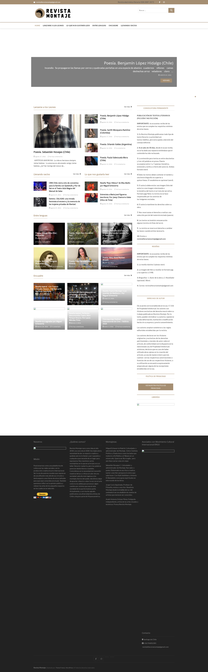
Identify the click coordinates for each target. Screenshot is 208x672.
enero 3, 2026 (108, 327)
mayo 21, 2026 (109, 298)
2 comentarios (120, 164)
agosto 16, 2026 (106, 148)
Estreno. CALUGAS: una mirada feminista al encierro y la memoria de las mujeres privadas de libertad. (64, 201)
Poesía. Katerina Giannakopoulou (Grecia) (83, 262)
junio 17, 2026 (41, 294)
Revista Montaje (40, 668)
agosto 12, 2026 (106, 164)
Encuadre (113, 25)
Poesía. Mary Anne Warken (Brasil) (114, 258)
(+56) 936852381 (149, 643)
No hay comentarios (56, 156)
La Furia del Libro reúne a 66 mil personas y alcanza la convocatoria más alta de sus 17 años (82, 295)
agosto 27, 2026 (40, 156)
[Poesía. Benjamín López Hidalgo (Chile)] (91, 119)
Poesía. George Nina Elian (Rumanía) (140, 63)
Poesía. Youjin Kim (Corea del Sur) (81, 234)
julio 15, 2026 (75, 266)
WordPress (69, 668)
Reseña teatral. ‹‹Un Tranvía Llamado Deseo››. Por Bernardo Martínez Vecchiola (48, 288)
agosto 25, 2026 (55, 195)
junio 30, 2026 (109, 263)
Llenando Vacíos (129, 25)
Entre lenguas (99, 25)
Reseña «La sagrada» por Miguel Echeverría (48, 322)
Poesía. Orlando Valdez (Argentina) (116, 144)
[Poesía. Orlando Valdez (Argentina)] (91, 147)
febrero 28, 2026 (42, 327)
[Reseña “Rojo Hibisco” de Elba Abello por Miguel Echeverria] (91, 186)
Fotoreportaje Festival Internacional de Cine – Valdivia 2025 (116, 321)
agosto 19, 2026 (106, 204)
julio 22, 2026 (41, 266)
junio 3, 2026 (74, 302)
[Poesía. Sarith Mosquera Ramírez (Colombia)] (91, 133)
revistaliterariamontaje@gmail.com (48, 2)
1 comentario (56, 327)
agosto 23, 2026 (106, 189)
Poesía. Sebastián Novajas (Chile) (52, 152)
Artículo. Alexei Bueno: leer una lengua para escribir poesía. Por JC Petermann (116, 232)
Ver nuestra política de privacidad (156, 386)
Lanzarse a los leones (53, 25)
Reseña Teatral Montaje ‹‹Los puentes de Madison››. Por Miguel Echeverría (115, 293)
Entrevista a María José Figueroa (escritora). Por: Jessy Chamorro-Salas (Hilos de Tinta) (115, 197)
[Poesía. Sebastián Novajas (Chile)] (57, 131)
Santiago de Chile (149, 639)
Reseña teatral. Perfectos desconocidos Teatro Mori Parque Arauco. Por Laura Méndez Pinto (80, 316)
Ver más (166, 80)
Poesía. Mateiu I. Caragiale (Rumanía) (46, 262)
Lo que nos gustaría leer (78, 25)
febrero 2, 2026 (75, 323)
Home (37, 25)
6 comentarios (120, 148)
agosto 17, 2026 (106, 136)
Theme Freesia (60, 668)
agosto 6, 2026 (109, 238)
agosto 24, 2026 (165, 75)
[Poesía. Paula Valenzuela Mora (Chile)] (91, 161)
